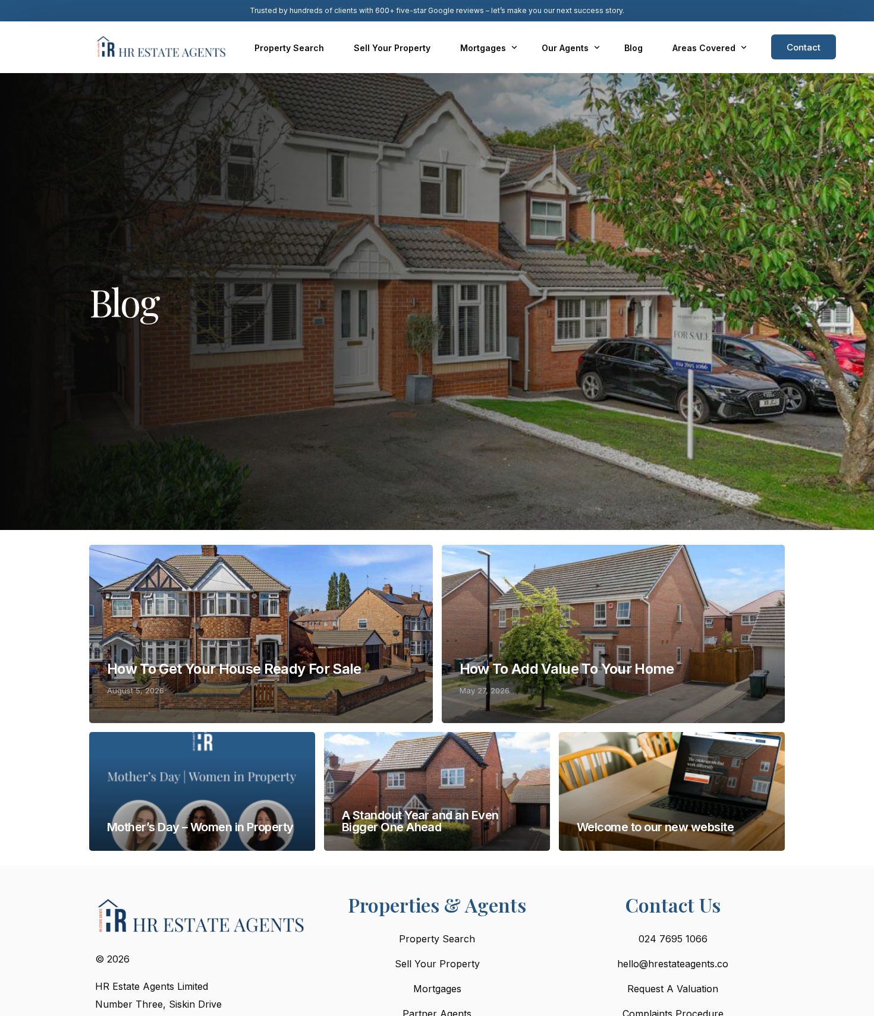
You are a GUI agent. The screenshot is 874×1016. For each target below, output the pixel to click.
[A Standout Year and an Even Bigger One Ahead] (437, 791)
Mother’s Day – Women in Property (200, 827)
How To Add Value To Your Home (567, 668)
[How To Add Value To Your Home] (613, 634)
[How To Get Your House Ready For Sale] (261, 634)
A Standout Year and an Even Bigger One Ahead (420, 821)
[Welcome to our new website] (672, 791)
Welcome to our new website (655, 827)
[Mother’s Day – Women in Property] (202, 791)
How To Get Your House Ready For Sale (234, 668)
